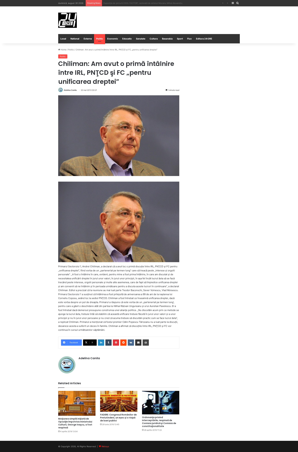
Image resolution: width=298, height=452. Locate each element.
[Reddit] (123, 342)
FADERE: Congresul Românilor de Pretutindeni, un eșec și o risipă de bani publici (118, 417)
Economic (112, 38)
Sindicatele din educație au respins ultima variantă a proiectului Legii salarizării (141, 3)
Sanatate (140, 38)
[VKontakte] (131, 342)
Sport (180, 38)
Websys (105, 446)
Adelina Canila (70, 90)
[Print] (146, 342)
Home (63, 49)
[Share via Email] (138, 342)
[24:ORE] (67, 20)
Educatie (127, 38)
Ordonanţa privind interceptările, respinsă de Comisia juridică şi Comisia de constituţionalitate (159, 422)
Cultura (154, 38)
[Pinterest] (116, 342)
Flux (189, 38)
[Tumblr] (108, 342)
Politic (99, 38)
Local (63, 38)
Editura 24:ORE (204, 38)
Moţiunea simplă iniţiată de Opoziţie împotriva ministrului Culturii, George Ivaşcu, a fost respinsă (75, 423)
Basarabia (167, 38)
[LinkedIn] (101, 342)
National (74, 38)
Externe (88, 38)
